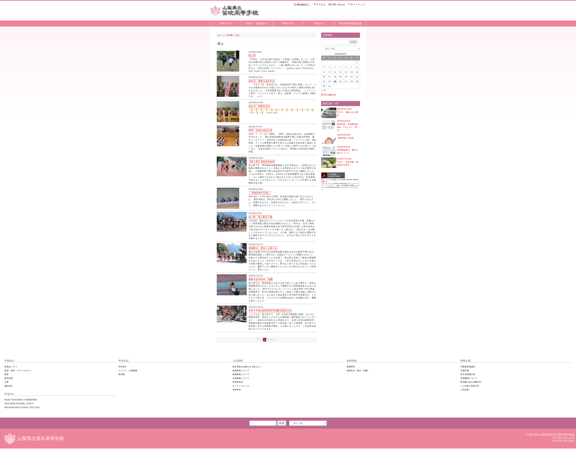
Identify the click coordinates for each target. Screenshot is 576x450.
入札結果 (464, 389)
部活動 (121, 374)
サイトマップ (358, 4)
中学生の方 (225, 23)
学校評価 (464, 370)
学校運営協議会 (467, 367)
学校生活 (296, 15)
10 (329, 72)
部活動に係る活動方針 (471, 382)
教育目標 (8, 378)
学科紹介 (122, 367)
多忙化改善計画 (467, 374)
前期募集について (240, 370)
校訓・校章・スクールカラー (18, 370)
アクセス (321, 4)
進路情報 (327, 15)
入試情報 (311, 15)
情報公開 (342, 15)
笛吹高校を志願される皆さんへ (247, 367)
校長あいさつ (10, 367)
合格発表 (236, 389)
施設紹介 (8, 386)
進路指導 (350, 367)
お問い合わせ (338, 4)
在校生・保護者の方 (256, 23)
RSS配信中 (330, 94)
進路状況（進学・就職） (358, 370)
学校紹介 (280, 15)
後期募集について (240, 374)
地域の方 (319, 23)
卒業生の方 (288, 23)
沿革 (6, 382)
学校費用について (468, 378)
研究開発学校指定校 (350, 23)
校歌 (6, 374)
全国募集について (240, 378)
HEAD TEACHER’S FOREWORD (20, 400)
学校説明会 (237, 382)
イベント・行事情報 (127, 370)
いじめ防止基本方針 (469, 386)
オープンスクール (240, 386)
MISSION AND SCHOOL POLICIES (22, 407)
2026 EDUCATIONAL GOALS (19, 403)
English (358, 15)
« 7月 (323, 90)
